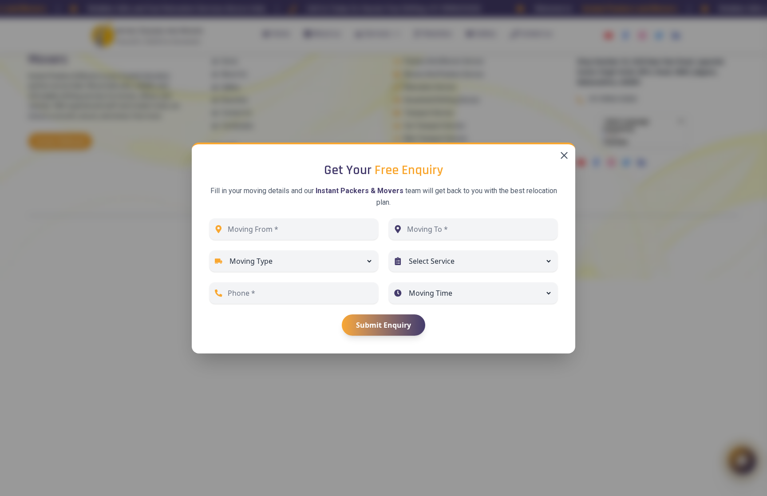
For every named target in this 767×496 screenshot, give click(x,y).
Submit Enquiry (383, 325)
